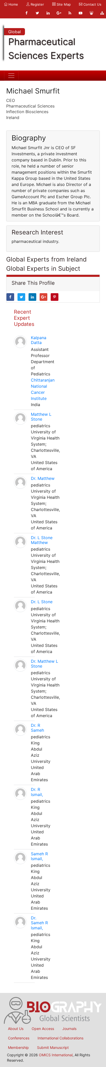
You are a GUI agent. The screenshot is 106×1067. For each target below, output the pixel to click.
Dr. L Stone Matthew (41, 540)
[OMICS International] (53, 1010)
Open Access (43, 1028)
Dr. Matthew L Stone (44, 664)
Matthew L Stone (41, 417)
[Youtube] (80, 13)
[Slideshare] (91, 13)
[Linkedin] (48, 13)
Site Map (63, 4)
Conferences (18, 1038)
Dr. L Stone (41, 601)
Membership (18, 1047)
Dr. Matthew (43, 478)
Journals (69, 1028)
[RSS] (70, 13)
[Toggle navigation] (11, 75)
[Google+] (59, 13)
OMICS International (56, 1055)
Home (12, 4)
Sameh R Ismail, (39, 856)
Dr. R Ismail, (37, 792)
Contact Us (91, 4)
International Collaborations (60, 1038)
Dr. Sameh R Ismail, (39, 922)
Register (37, 4)
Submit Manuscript (53, 1047)
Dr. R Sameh (37, 728)
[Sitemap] (102, 13)
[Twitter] (37, 13)
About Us (15, 1028)
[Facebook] (26, 13)
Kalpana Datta (38, 340)
